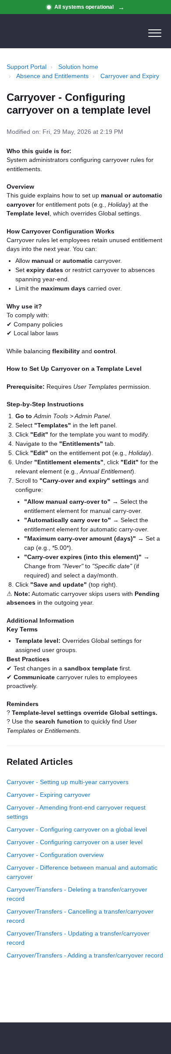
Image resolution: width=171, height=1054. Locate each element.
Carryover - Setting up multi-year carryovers (67, 781)
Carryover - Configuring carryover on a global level (77, 829)
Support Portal (26, 66)
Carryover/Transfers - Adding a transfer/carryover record (85, 955)
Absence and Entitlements (52, 75)
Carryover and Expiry (129, 75)
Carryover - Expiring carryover (48, 794)
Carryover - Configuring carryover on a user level (74, 842)
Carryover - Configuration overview (55, 854)
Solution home (78, 66)
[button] (154, 31)
